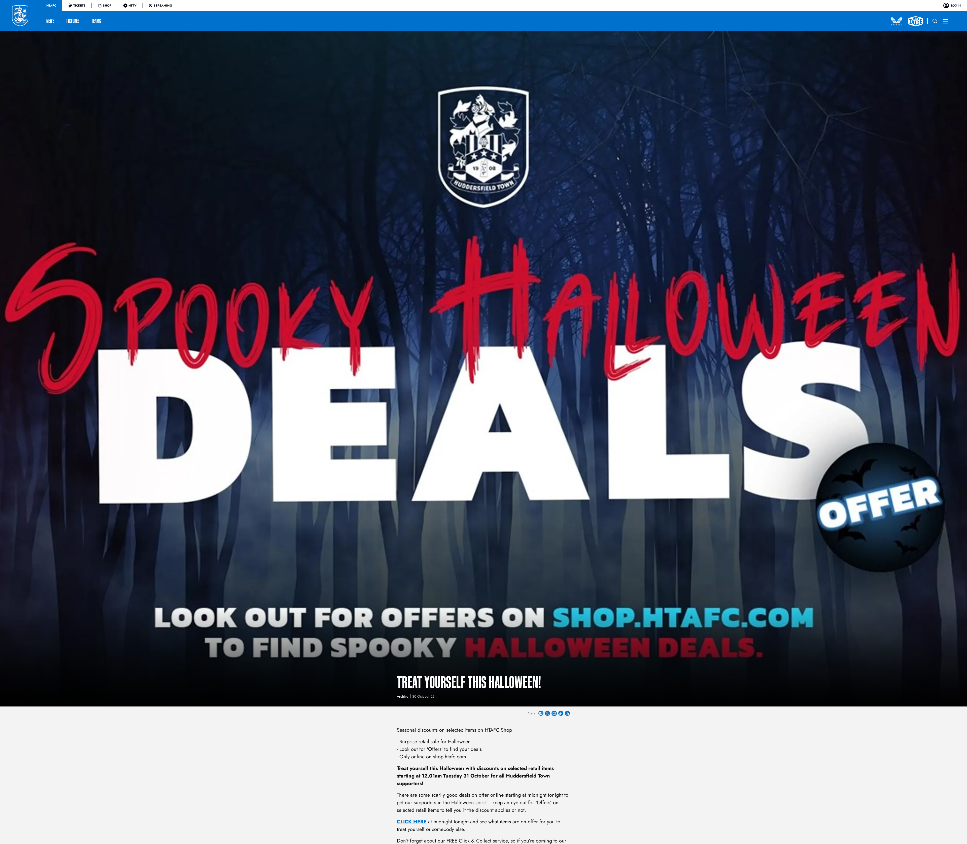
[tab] (51, 5)
